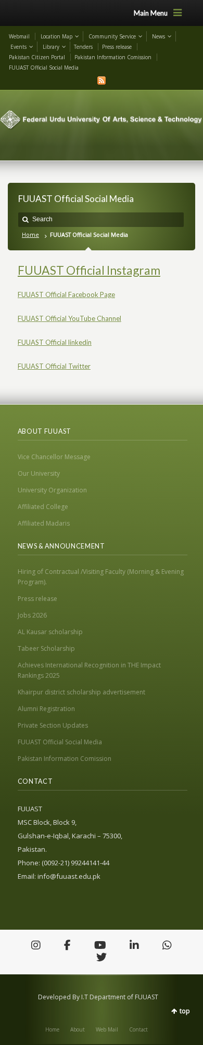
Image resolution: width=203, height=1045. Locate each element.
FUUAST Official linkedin (55, 342)
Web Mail (107, 1029)
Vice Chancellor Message (54, 456)
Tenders (83, 46)
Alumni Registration (46, 708)
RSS (101, 80)
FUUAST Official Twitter (54, 366)
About (77, 1029)
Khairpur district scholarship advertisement (81, 692)
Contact (138, 1029)
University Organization (52, 490)
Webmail (19, 36)
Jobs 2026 (32, 615)
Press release (117, 46)
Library (51, 46)
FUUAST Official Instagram (89, 270)
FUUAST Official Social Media (44, 67)
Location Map (56, 36)
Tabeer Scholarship (46, 648)
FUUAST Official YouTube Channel (69, 318)
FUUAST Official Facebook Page (66, 294)
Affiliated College (43, 506)
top (185, 1011)
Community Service (112, 36)
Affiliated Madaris (44, 523)
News (158, 36)
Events (18, 46)
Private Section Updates (53, 725)
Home (30, 234)
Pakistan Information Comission (112, 57)
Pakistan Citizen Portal (37, 57)
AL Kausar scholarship (50, 631)
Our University (39, 473)
